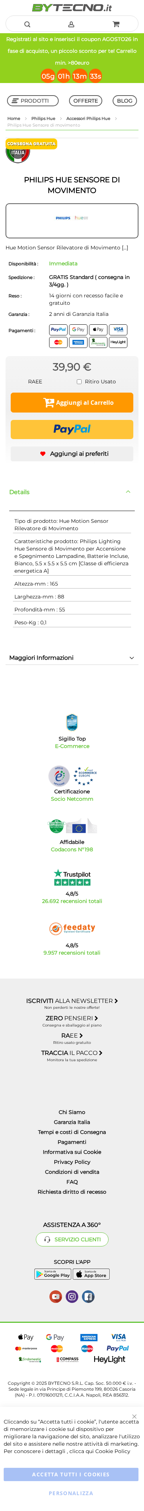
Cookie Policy (112, 1451)
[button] (72, 453)
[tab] (72, 492)
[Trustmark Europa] (85, 776)
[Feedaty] (72, 929)
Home (14, 118)
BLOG (125, 100)
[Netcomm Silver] (59, 776)
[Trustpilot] (72, 877)
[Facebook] (88, 1296)
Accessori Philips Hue (89, 118)
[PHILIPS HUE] (72, 221)
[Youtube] (55, 1296)
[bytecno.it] (72, 8)
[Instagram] (72, 1296)
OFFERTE (85, 100)
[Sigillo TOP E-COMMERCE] (72, 722)
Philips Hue (43, 118)
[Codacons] (72, 825)
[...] (124, 247)
